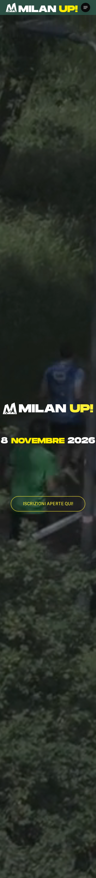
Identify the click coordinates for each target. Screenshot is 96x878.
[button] (85, 7)
